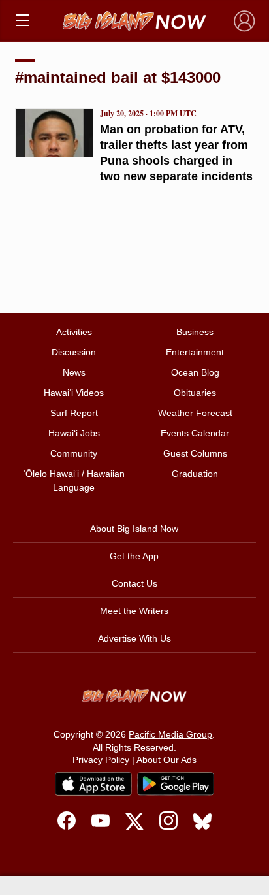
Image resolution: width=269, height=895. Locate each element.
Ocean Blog (195, 372)
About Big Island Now (134, 528)
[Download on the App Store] (93, 783)
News (74, 372)
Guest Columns (195, 453)
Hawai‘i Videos (74, 392)
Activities (74, 332)
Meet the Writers (134, 611)
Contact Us (134, 583)
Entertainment (195, 352)
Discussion (74, 352)
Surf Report (74, 413)
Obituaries (195, 392)
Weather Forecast (195, 413)
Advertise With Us (134, 638)
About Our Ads (166, 760)
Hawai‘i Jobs (74, 433)
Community (73, 453)
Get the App (134, 556)
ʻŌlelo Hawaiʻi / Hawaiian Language (74, 480)
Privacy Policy (100, 760)
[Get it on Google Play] (175, 784)
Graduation (195, 473)
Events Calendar (195, 433)
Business (195, 332)
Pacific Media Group (170, 734)
